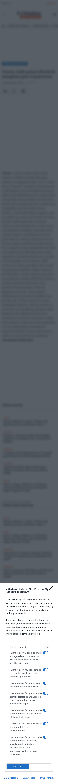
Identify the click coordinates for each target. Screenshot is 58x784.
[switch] (45, 652)
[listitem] (29, 647)
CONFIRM (18, 766)
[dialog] (29, 683)
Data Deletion (11, 778)
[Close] (52, 589)
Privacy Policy (47, 778)
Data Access (29, 778)
